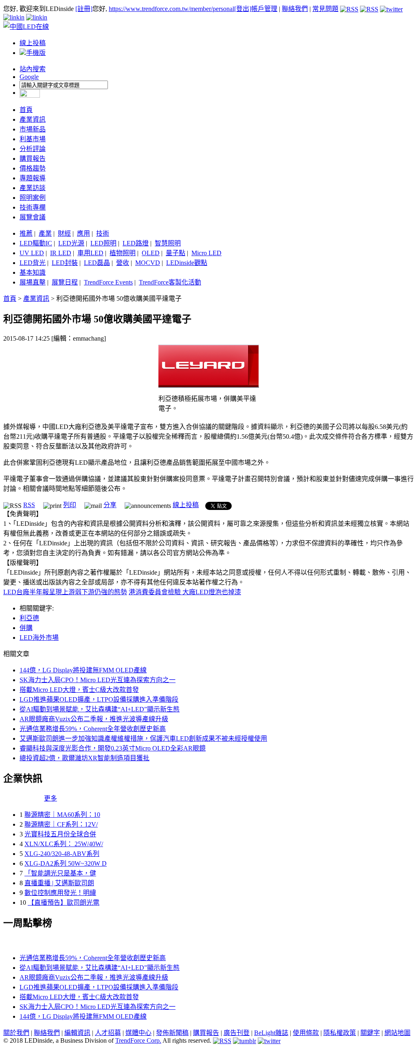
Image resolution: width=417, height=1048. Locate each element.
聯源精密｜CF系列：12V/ (61, 824)
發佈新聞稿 (172, 1032)
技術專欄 (33, 207)
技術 (102, 233)
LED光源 (71, 243)
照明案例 (33, 197)
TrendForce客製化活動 (170, 282)
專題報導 (33, 178)
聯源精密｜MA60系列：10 (62, 814)
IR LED (60, 252)
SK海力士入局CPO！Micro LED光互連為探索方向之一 (98, 679)
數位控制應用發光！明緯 (60, 892)
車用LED (90, 252)
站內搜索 (33, 69)
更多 (50, 798)
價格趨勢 (33, 168)
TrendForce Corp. (138, 1040)
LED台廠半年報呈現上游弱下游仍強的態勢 (65, 592)
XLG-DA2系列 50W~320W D (65, 863)
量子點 (175, 252)
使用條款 (306, 1032)
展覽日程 (65, 282)
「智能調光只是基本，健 (60, 873)
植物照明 (123, 252)
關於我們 (16, 1032)
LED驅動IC (36, 243)
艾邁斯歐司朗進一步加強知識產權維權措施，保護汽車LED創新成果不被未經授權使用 (143, 738)
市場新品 (33, 129)
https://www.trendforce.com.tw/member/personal (171, 8)
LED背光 (33, 262)
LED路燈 (136, 243)
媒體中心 (138, 1032)
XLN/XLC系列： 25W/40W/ (63, 843)
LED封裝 (65, 262)
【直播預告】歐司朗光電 (63, 902)
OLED (151, 252)
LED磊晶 (97, 262)
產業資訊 (33, 119)
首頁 (26, 109)
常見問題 (325, 8)
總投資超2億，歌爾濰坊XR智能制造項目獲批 (84, 758)
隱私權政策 (339, 1032)
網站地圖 (397, 1032)
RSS (29, 504)
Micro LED (206, 252)
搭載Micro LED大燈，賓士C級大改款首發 (79, 689)
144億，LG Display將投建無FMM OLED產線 (83, 670)
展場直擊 (33, 282)
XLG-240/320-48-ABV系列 (61, 853)
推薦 (26, 233)
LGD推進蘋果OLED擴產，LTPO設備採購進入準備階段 (99, 699)
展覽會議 (33, 217)
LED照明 (103, 243)
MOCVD (147, 262)
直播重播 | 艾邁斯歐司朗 (59, 883)
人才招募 (108, 1032)
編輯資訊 (77, 1032)
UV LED (32, 252)
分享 (109, 504)
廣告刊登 (237, 1032)
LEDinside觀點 (186, 262)
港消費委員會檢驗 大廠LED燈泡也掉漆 (185, 592)
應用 (83, 233)
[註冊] (83, 8)
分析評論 (33, 148)
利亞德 (29, 618)
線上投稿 (33, 42)
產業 (45, 233)
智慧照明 (168, 243)
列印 (69, 504)
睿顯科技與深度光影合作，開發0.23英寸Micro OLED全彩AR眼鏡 (113, 748)
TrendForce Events (108, 282)
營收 (122, 262)
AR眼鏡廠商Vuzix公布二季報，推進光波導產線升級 (94, 718)
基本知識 (33, 272)
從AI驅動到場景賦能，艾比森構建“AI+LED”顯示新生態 (100, 709)
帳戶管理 (264, 8)
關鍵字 (370, 1032)
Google (29, 76)
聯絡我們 (295, 8)
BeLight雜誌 (271, 1032)
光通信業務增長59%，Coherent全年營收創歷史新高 (93, 728)
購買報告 (33, 158)
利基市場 (33, 139)
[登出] (242, 8)
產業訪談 (33, 187)
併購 (26, 627)
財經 (64, 233)
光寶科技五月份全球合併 (60, 834)
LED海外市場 (39, 637)
